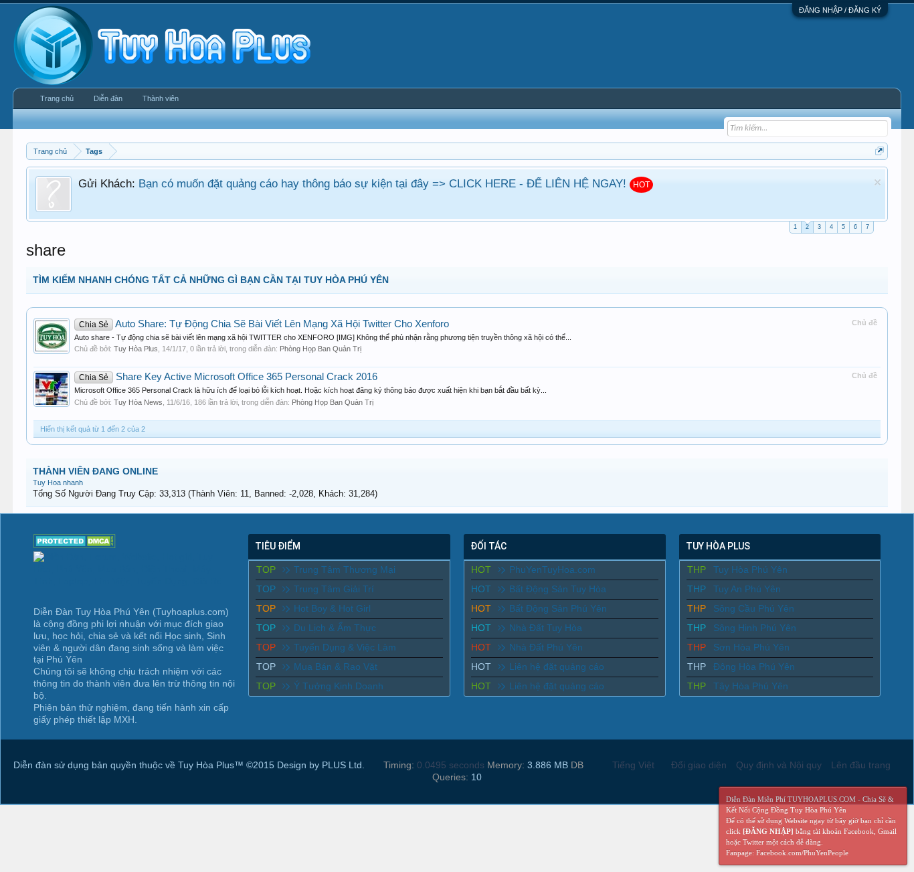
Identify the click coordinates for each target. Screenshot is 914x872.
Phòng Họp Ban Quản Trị (320, 349)
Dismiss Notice (878, 182)
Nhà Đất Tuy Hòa (545, 627)
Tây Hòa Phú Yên (750, 686)
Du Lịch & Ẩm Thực (335, 627)
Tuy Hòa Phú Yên (750, 569)
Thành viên (161, 98)
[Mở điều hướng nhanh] (879, 151)
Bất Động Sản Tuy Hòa (557, 589)
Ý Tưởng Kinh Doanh (338, 686)
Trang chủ (57, 98)
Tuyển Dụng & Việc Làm (345, 647)
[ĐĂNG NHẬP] (768, 831)
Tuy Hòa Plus (136, 349)
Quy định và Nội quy (779, 765)
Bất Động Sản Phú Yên (558, 608)
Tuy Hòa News (138, 402)
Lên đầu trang (861, 765)
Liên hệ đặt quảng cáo (556, 666)
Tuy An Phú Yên (747, 589)
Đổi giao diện (699, 765)
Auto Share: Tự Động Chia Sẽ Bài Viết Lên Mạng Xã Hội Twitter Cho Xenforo (264, 324)
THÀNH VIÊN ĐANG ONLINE (95, 471)
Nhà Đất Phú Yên (546, 647)
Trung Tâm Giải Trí (334, 589)
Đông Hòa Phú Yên (754, 666)
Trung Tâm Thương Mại (344, 569)
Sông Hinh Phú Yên (754, 627)
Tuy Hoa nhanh (58, 482)
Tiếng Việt (633, 765)
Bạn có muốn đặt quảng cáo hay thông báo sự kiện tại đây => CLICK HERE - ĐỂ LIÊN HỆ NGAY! (382, 183)
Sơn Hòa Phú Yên (751, 647)
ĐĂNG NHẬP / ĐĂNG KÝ (840, 10)
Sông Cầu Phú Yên (753, 608)
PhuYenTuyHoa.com (552, 569)
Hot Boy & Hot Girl (332, 608)
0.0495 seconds (450, 765)
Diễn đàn (108, 98)
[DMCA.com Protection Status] (74, 544)
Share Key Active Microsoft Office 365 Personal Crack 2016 (228, 376)
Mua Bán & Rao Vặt (335, 666)
